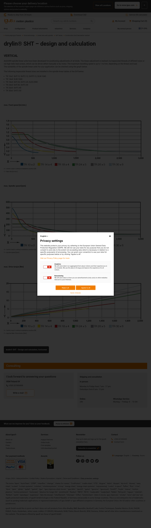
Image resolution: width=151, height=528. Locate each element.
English (43, 236)
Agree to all (85, 288)
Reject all (65, 288)
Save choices (75, 293)
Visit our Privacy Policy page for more (54, 258)
